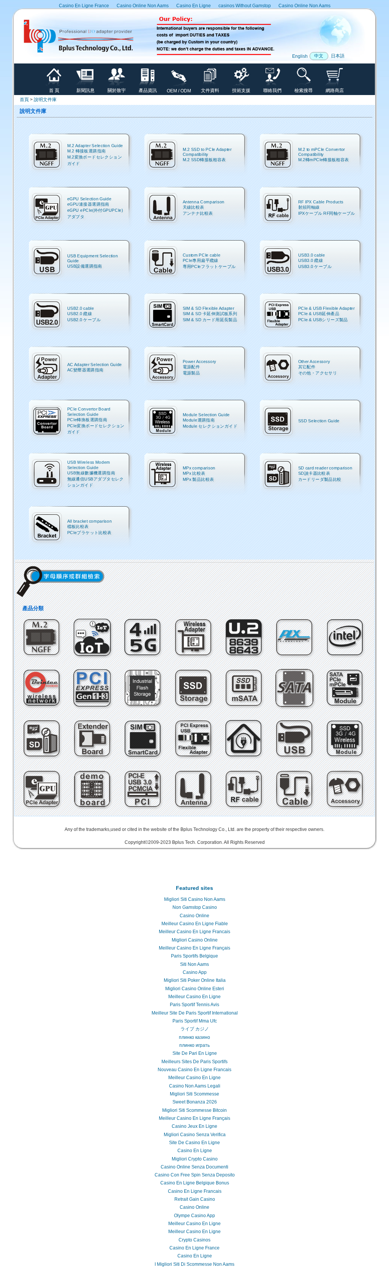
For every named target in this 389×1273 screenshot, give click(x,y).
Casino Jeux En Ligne (194, 1126)
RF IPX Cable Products (320, 201)
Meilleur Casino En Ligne (194, 996)
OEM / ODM (179, 91)
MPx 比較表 (194, 473)
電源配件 (191, 366)
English (300, 56)
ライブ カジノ (194, 1029)
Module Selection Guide (206, 414)
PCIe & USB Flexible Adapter (326, 308)
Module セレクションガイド (210, 426)
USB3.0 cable (311, 254)
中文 (318, 56)
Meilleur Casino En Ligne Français (194, 948)
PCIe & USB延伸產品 (318, 313)
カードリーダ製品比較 (320, 479)
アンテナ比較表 (198, 213)
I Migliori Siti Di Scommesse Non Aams (194, 1264)
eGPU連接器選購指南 (88, 203)
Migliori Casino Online (195, 940)
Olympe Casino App (194, 1215)
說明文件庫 (45, 99)
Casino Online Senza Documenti (194, 1167)
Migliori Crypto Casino (195, 1159)
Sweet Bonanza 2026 (194, 1102)
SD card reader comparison (325, 467)
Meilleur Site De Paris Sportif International (195, 1013)
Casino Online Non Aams (143, 5)
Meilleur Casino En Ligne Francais (194, 931)
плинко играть (194, 1045)
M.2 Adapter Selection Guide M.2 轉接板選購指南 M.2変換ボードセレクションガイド (95, 154)
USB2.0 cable (80, 308)
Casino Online (194, 915)
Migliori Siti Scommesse (194, 1094)
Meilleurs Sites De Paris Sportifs (194, 1061)
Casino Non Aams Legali (194, 1086)
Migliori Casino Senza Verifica (195, 1134)
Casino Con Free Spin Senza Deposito (195, 1175)
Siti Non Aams (194, 964)
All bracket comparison (89, 520)
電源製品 (191, 373)
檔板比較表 (78, 526)
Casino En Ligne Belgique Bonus (194, 1183)
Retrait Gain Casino (194, 1199)
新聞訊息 (85, 90)
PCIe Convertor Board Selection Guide (89, 411)
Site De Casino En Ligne (194, 1142)
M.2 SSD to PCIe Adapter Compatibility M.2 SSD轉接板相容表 (207, 154)
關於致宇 (117, 90)
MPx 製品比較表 (198, 479)
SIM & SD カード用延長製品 (210, 319)
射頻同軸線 (309, 207)
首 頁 (54, 90)
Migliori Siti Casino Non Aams (194, 899)
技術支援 (241, 90)
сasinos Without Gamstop (244, 5)
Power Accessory (199, 361)
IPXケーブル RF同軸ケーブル (326, 213)
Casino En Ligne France (84, 5)
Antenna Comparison (204, 201)
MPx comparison (199, 467)
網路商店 (335, 90)
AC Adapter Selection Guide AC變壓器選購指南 (94, 367)
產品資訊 (148, 90)
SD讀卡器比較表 (314, 473)
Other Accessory (314, 361)
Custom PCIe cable (202, 254)
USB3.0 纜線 (310, 260)
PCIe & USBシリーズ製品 (323, 319)
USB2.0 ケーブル (84, 319)
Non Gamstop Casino (194, 907)
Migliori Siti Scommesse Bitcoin (194, 1110)
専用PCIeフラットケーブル (209, 266)
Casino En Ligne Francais (194, 1191)
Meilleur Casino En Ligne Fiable (194, 923)
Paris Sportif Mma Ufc (194, 1021)
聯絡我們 (272, 90)
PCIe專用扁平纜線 (200, 260)
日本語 (338, 56)
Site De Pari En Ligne (194, 1053)
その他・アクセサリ (317, 373)
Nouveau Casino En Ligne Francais (194, 1069)
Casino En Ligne (193, 5)
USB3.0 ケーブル (315, 266)
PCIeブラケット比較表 (89, 532)
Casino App (195, 972)
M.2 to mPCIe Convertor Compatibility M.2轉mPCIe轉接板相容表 (323, 154)
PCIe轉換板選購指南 (87, 419)
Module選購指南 (199, 419)
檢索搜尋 (303, 90)
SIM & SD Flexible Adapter (208, 308)
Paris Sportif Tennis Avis (194, 1004)
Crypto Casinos (194, 1240)
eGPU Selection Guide (89, 198)
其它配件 (307, 366)
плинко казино (194, 1037)
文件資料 (210, 90)
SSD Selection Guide (319, 420)
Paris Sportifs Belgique (194, 956)
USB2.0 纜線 (79, 313)
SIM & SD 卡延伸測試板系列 (210, 313)
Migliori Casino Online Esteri (194, 988)
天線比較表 (193, 207)
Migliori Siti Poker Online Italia (195, 980)
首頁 (24, 99)
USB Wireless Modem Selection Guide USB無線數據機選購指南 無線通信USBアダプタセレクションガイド (95, 473)
